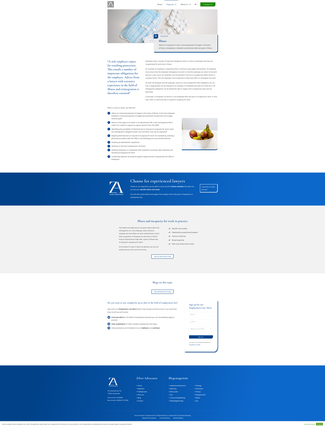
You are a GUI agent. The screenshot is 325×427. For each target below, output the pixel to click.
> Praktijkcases (141, 392)
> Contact (139, 401)
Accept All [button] (319, 424)
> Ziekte (197, 398)
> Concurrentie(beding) (177, 398)
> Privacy (197, 392)
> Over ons (140, 395)
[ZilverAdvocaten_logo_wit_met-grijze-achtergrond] (110, 2)
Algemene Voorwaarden (149, 418)
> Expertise (140, 389)
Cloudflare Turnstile (194, 345)
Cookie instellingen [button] (309, 424)
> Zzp (196, 401)
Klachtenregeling (178, 418)
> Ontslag (197, 386)
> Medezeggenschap (176, 401)
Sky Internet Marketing (184, 415)
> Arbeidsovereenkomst (177, 386)
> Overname (198, 389)
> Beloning (172, 389)
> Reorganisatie (199, 395)
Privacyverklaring (165, 418)
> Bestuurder (173, 392)
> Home (139, 386)
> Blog (138, 398)
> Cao (171, 395)
